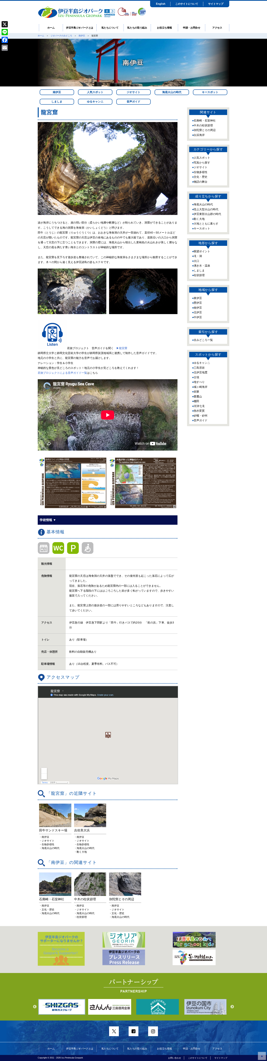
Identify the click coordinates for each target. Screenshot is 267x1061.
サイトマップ (215, 3)
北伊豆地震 (200, 372)
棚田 (196, 401)
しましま (56, 101)
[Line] (5, 32)
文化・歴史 (200, 176)
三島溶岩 (199, 367)
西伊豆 (198, 302)
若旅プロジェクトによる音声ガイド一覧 (62, 372)
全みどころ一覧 (203, 339)
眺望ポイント (202, 251)
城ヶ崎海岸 (200, 386)
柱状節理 (199, 275)
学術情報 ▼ (48, 520)
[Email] (5, 48)
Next (232, 1007)
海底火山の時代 (171, 92)
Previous (35, 1007)
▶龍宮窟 (121, 348)
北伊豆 (198, 312)
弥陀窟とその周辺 (205, 130)
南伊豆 (82, 35)
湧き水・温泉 (202, 265)
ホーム (51, 27)
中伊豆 (198, 317)
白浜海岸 (199, 135)
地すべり (199, 382)
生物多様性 (200, 172)
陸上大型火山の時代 (206, 209)
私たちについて (110, 27)
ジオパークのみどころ (61, 35)
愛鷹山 (198, 396)
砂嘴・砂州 (200, 415)
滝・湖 (198, 256)
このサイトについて (186, 3)
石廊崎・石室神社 (205, 120)
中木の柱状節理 (203, 125)
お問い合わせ (174, 1058)
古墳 (196, 377)
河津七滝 (199, 406)
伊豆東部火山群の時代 (207, 214)
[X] (5, 24)
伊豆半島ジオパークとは (79, 27)
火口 (196, 260)
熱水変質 (199, 410)
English (160, 3)
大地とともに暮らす (206, 223)
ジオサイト (133, 92)
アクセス (217, 27)
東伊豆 (198, 298)
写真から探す (202, 162)
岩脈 (196, 391)
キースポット (210, 92)
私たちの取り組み (137, 27)
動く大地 (199, 218)
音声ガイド (133, 101)
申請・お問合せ (191, 27)
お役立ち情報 (164, 27)
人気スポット (95, 92)
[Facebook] (5, 40)
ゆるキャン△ (95, 101)
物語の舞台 (200, 181)
